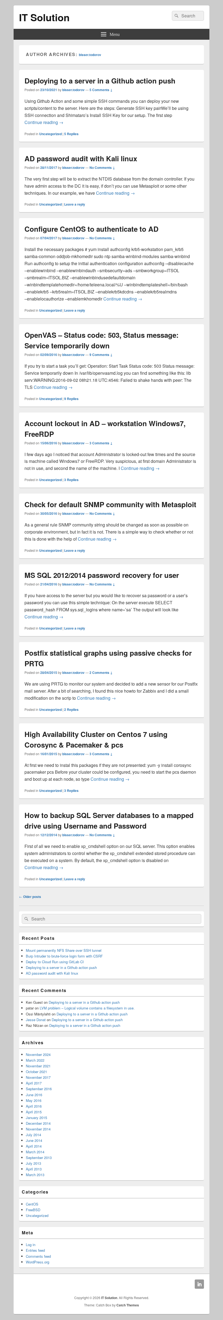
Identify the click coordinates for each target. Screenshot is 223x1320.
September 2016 (39, 1088)
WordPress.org (37, 1262)
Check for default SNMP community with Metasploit (110, 504)
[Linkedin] (199, 1284)
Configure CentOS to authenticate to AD (91, 229)
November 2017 (38, 1077)
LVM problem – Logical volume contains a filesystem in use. (87, 1008)
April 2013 (34, 1169)
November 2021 (38, 1065)
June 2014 (34, 1140)
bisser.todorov (90, 54)
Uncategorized (50, 133)
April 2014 (34, 1146)
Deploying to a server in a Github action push (99, 81)
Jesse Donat (36, 1019)
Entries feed (35, 1250)
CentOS (32, 1204)
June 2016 (34, 1094)
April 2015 (34, 1111)
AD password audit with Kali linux (80, 158)
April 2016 (34, 1106)
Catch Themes (127, 1305)
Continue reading (43, 122)
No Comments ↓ (102, 167)
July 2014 (33, 1134)
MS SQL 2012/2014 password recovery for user (101, 575)
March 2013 (35, 1174)
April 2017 (34, 1083)
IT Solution (44, 17)
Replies (71, 133)
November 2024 (38, 1054)
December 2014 (38, 1123)
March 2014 (35, 1151)
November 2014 (38, 1129)
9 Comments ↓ (101, 354)
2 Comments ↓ (101, 672)
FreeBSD (33, 1209)
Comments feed (38, 1256)
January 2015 (36, 1117)
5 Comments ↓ (101, 89)
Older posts (30, 896)
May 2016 (33, 1100)
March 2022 (35, 1060)
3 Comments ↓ (101, 443)
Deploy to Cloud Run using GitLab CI (55, 961)
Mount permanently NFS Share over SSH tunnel (63, 950)
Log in (30, 1244)
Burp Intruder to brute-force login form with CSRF (64, 956)
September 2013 (39, 1157)
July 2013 (33, 1163)
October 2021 (36, 1071)
